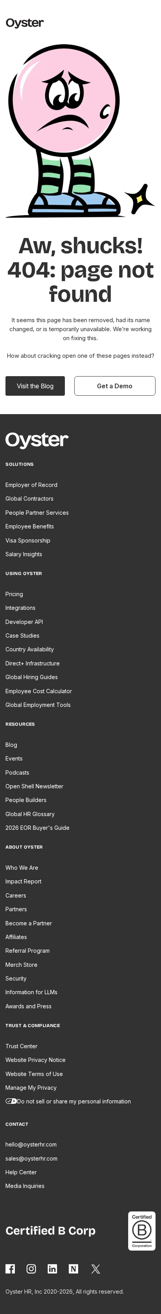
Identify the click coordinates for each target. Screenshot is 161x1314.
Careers (15, 895)
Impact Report (23, 881)
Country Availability (29, 649)
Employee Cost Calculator (38, 691)
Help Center (21, 1172)
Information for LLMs (31, 992)
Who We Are (21, 867)
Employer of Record (31, 484)
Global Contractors (29, 498)
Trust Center (21, 1046)
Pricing (14, 594)
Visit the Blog (35, 386)
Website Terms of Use (34, 1074)
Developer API (24, 621)
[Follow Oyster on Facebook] (10, 1269)
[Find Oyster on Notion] (74, 1269)
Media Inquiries (25, 1185)
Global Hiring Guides (31, 677)
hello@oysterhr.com (31, 1144)
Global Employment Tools (38, 704)
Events (14, 758)
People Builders (26, 800)
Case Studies (22, 635)
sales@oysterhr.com (31, 1158)
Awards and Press (28, 1006)
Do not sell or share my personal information (74, 1101)
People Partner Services (37, 512)
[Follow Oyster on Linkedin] (53, 1269)
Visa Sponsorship (27, 540)
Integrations (20, 607)
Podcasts (17, 772)
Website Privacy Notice (35, 1059)
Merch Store (21, 964)
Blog (11, 744)
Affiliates (16, 937)
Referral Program (27, 950)
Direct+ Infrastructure (32, 663)
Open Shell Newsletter (34, 786)
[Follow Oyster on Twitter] (96, 1269)
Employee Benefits (29, 526)
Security (16, 978)
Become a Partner (28, 923)
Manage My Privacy (31, 1087)
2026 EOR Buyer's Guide (37, 827)
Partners (16, 909)
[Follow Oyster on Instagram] (32, 1269)
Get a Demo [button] (114, 386)
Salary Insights (23, 554)
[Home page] (40, 442)
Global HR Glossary (30, 814)
